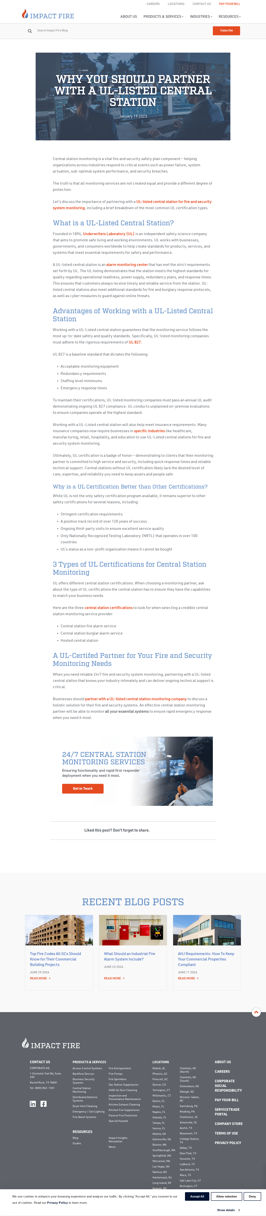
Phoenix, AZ (159, 1074)
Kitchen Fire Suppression (124, 1110)
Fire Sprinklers (118, 1079)
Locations (176, 4)
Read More (40, 978)
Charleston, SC (189, 1117)
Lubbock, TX (187, 1164)
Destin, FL (158, 1101)
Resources (229, 17)
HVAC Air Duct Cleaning (123, 1090)
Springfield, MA (161, 1155)
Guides (77, 1143)
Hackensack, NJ (162, 1177)
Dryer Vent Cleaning (85, 1106)
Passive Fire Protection (123, 1115)
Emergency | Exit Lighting (89, 1111)
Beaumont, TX (188, 1133)
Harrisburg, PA (188, 1106)
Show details (226, 1210)
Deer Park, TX (188, 1153)
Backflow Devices (83, 1074)
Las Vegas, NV (161, 1166)
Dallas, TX (186, 1148)
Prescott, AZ (160, 1079)
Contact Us (202, 4)
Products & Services (163, 17)
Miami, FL (158, 1106)
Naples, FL (158, 1112)
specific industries (149, 431)
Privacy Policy (228, 1143)
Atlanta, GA (159, 1134)
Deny (252, 1196)
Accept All (197, 1196)
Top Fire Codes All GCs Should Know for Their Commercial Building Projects (55, 959)
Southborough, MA (163, 1150)
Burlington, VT (188, 1186)
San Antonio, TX (189, 1169)
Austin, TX (186, 1128)
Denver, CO (159, 1084)
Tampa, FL (158, 1123)
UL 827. (135, 342)
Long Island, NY (161, 1183)
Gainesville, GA (161, 1139)
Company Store (229, 1124)
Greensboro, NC (189, 1086)
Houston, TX (187, 1159)
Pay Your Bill (229, 4)
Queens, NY (159, 1188)
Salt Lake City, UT (190, 1180)
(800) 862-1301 (45, 1088)
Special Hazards (118, 1121)
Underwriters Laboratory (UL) (109, 234)
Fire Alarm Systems (84, 1117)
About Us (129, 17)
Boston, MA (159, 1144)
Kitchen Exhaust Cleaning (124, 1104)
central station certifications (109, 608)
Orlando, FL (159, 1117)
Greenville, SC (188, 1122)
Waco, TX (185, 1175)
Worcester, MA (161, 1161)
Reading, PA (187, 1111)
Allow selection (226, 1196)
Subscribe (226, 30)
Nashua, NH (159, 1172)
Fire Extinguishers (120, 1068)
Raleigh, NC (187, 1091)
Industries (200, 17)
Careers (153, 4)
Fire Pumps (116, 1074)
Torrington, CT (161, 1090)
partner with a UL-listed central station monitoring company (136, 699)
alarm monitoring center (127, 265)
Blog (75, 1138)
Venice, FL (158, 1128)
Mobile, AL (158, 1068)
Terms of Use (226, 1133)
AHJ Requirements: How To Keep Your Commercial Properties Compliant (206, 959)
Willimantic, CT (161, 1095)
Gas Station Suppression (123, 1084)
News (112, 1147)
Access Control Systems (87, 1068)
